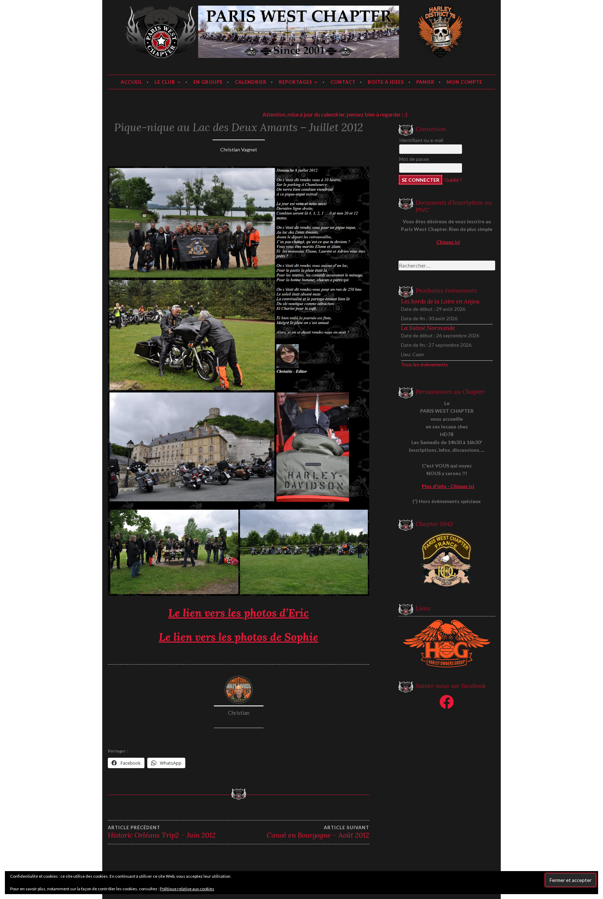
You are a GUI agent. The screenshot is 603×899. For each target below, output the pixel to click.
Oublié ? (453, 180)
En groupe (208, 82)
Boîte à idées (386, 82)
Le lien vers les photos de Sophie (238, 637)
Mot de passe (414, 159)
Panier (425, 82)
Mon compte (464, 82)
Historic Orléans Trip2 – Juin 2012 (162, 832)
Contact (343, 82)
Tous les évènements (424, 364)
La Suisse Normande (428, 328)
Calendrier (251, 82)
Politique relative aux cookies (187, 888)
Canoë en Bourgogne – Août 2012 (318, 832)
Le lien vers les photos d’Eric (238, 613)
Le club (165, 82)
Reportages (295, 82)
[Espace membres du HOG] (447, 643)
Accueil (131, 82)
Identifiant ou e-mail (421, 140)
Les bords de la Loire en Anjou (440, 301)
